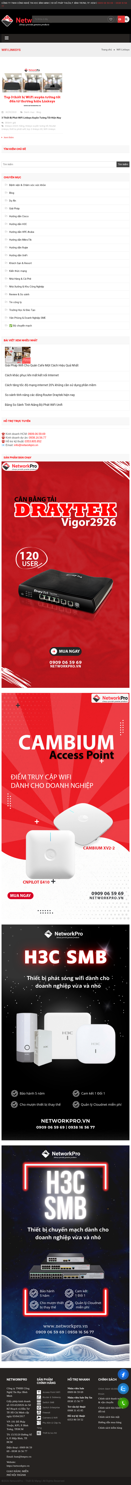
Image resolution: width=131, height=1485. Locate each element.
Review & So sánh (19, 294)
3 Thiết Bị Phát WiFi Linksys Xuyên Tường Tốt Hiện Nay (31, 117)
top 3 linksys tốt (34, 129)
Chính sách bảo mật (108, 1417)
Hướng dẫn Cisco (19, 216)
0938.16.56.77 (37, 437)
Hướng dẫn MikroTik (20, 239)
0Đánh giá (10, 122)
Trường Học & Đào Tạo (22, 310)
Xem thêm (9, 137)
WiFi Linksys (49, 129)
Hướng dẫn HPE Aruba (21, 231)
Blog (39, 112)
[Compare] (120, 19)
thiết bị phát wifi (18, 129)
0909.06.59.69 (36, 433)
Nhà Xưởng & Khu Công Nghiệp (26, 286)
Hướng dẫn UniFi (18, 255)
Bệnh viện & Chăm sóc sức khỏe (27, 185)
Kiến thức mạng (18, 271)
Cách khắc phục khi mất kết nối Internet (32, 375)
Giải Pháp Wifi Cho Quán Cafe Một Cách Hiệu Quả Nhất (41, 365)
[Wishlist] (111, 19)
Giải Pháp (14, 208)
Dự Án (12, 200)
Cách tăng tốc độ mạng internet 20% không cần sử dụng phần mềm (50, 385)
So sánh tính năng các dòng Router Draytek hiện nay (40, 395)
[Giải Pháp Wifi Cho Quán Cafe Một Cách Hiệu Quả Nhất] (65, 355)
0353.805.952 (33, 441)
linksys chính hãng (14, 126)
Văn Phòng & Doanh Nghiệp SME (27, 317)
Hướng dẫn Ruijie (18, 247)
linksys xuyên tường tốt (36, 126)
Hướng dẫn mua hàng (109, 1422)
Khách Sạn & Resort (20, 263)
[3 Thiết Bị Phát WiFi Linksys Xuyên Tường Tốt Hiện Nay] (32, 87)
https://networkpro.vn (18, 1465)
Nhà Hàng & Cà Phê (20, 278)
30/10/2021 (11, 112)
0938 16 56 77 (19, 1451)
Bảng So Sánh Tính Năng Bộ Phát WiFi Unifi (33, 404)
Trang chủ (106, 49)
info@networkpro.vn (26, 445)
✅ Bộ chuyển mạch (20, 325)
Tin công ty (15, 302)
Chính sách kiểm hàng (110, 1427)
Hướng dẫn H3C (18, 224)
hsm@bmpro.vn (22, 1456)
